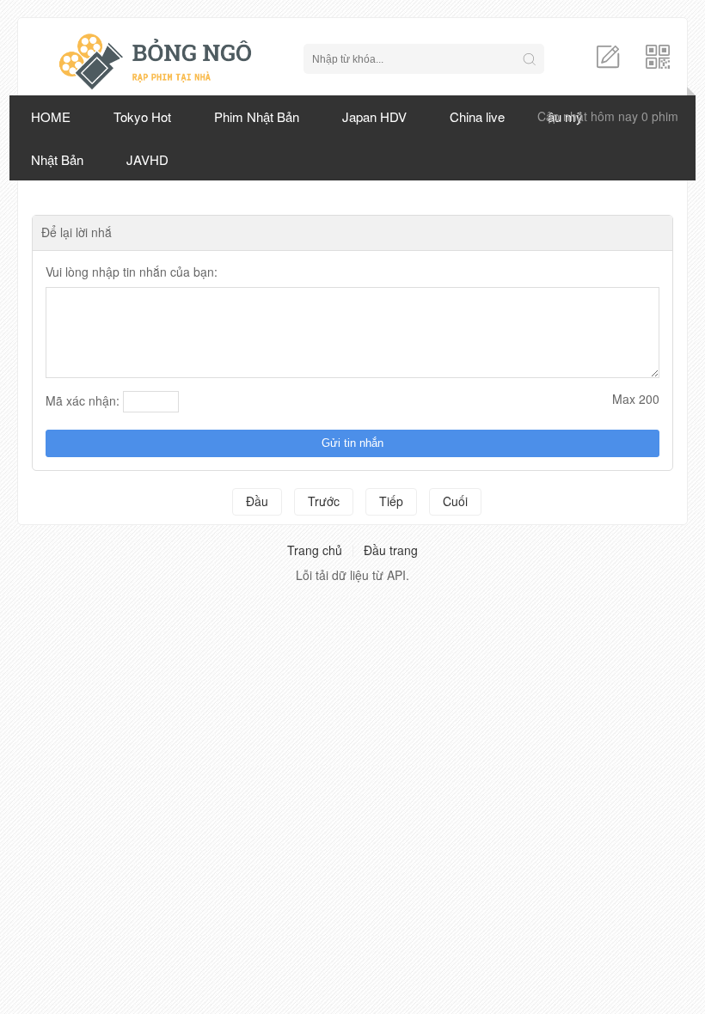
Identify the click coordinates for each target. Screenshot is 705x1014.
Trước (324, 501)
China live (477, 116)
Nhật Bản (57, 159)
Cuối (455, 501)
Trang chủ (314, 550)
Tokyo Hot (142, 116)
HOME (50, 116)
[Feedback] (608, 55)
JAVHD (147, 159)
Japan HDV (374, 116)
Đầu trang (391, 550)
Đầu (257, 501)
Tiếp (391, 501)
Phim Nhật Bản (256, 116)
